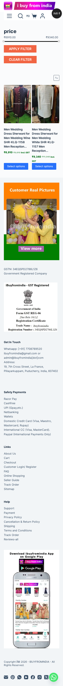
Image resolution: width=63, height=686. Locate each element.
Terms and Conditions (18, 530)
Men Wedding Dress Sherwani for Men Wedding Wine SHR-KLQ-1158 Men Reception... (17, 138)
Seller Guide (11, 480)
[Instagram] (39, 677)
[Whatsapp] (53, 677)
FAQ (6, 471)
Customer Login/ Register (20, 466)
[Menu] (9, 15)
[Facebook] (33, 677)
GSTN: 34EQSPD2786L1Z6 (21, 269)
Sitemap (9, 489)
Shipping (9, 526)
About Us (10, 453)
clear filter (20, 60)
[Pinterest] (13, 677)
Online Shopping (14, 475)
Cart (7, 458)
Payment (9, 512)
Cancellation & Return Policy (22, 521)
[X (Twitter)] (46, 677)
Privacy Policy (13, 517)
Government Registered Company (25, 273)
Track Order (11, 484)
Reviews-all (11, 539)
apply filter (20, 49)
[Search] (20, 15)
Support (9, 508)
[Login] (42, 15)
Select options (16, 166)
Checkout (10, 462)
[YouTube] (26, 677)
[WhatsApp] (19, 677)
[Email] (6, 677)
